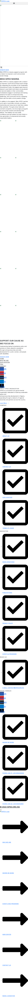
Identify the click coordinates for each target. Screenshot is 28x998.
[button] (14, 3)
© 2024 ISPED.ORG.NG (10, 807)
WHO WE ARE (4, 360)
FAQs (1, 364)
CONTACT (3, 366)
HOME (2, 358)
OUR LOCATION (5, 362)
